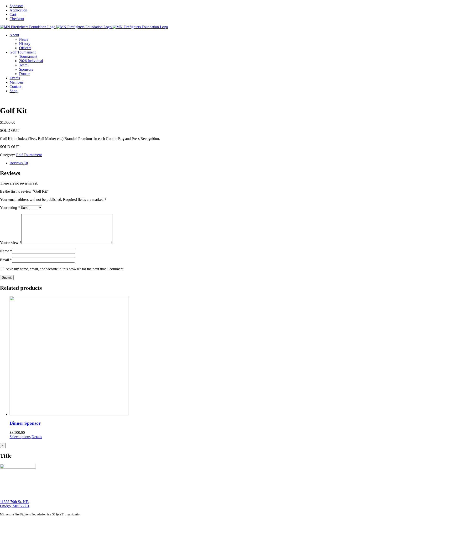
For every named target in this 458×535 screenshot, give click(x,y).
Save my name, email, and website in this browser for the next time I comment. (65, 269)
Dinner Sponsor (25, 423)
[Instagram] (2, 530)
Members (59, 522)
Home (14, 522)
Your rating (10, 208)
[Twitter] (13, 530)
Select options (20, 437)
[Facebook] (7, 530)
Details (36, 437)
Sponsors (91, 522)
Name (6, 251)
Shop (80, 522)
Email (6, 260)
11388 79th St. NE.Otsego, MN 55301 (14, 504)
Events (47, 522)
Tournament (34, 522)
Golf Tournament (29, 155)
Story (22, 522)
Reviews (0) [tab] (19, 163)
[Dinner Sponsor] (234, 356)
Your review (10, 243)
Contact (71, 522)
